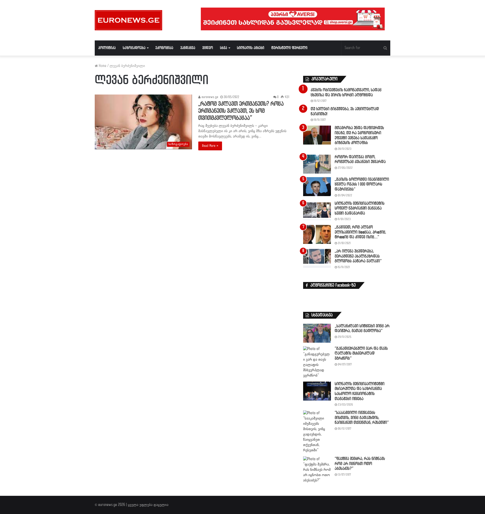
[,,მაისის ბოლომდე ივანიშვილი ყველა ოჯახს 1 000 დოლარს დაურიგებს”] (317, 186)
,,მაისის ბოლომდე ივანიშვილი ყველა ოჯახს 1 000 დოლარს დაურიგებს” (362, 184)
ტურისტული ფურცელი (289, 48)
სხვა (223, 48)
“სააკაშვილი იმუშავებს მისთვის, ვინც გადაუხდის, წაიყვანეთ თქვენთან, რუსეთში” (362, 418)
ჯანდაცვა (187, 48)
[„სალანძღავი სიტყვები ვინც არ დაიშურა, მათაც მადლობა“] (317, 333)
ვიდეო (207, 48)
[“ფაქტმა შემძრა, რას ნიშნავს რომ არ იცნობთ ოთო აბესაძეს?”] (317, 469)
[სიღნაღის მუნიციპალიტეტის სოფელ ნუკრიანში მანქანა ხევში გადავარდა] (317, 210)
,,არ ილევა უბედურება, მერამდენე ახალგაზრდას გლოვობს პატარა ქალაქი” (358, 256)
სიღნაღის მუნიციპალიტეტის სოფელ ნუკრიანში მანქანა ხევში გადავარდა (359, 208)
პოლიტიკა (107, 48)
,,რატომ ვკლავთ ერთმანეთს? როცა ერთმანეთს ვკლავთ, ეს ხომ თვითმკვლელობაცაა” (241, 111)
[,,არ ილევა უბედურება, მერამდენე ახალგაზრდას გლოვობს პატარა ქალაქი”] (317, 258)
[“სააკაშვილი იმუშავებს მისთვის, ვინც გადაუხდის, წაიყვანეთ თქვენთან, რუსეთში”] (317, 431)
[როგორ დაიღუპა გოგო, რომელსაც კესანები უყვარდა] (317, 164)
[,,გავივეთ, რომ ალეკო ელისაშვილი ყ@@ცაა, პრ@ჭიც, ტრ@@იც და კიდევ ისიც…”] (317, 234)
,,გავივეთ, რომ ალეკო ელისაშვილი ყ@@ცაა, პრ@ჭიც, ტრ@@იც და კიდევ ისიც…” (360, 232)
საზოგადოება (134, 48)
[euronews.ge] (128, 20)
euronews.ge (209, 97)
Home (102, 66)
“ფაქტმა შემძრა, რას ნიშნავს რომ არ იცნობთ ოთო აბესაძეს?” (360, 464)
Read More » (210, 146)
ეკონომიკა (164, 48)
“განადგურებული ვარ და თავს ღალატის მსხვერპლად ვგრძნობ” (361, 353)
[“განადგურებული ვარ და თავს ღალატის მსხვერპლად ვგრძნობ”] (317, 362)
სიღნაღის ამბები (250, 48)
